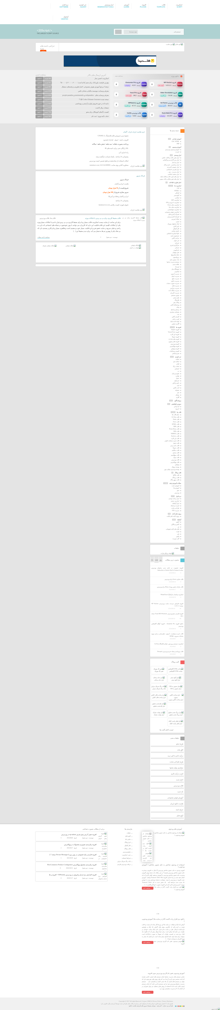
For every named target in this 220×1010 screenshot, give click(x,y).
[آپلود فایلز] (179, 44)
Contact (144, 1001)
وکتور (177, 536)
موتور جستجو (175, 295)
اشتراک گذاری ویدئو (173, 216)
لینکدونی (176, 271)
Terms (164, 1001)
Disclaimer (170, 1001)
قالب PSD (176, 431)
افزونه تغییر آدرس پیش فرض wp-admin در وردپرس (79, 834)
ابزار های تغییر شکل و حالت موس (169, 179)
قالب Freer (176, 421)
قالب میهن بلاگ (174, 480)
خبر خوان (176, 240)
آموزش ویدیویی (176, 147)
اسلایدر (177, 198)
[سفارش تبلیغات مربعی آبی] (71, 246)
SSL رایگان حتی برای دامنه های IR (116, 148)
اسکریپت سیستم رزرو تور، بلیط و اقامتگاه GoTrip (168, 644)
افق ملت (180, 750)
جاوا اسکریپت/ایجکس (173, 233)
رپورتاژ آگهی (177, 400)
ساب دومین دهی (174, 259)
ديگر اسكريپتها (175, 255)
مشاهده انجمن (41, 75)
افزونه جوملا (175, 337)
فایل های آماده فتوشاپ (172, 529)
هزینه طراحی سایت (176, 762)
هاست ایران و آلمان (121, 184)
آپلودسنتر (176, 195)
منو (178, 392)
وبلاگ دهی (176, 302)
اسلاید (177, 359)
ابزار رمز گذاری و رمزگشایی (171, 160)
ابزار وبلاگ (128, 842)
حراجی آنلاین (175, 238)
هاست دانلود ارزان (176, 804)
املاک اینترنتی (175, 219)
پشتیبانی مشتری (174, 312)
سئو (178, 490)
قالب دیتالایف (175, 450)
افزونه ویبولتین (175, 348)
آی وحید (159, 1006)
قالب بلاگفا (176, 475)
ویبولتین (177, 464)
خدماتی (177, 247)
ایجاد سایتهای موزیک (173, 224)
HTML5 (176, 190)
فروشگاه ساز (175, 269)
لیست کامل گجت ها (167, 730)
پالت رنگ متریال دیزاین (124, 861)
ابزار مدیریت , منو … (173, 172)
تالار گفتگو (176, 228)
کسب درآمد (175, 319)
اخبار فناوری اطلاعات (175, 182)
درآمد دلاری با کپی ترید (175, 756)
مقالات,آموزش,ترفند (175, 483)
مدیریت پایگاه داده (174, 290)
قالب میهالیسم (175, 455)
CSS (178, 188)
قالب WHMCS (175, 433)
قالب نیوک (176, 457)
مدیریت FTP (175, 510)
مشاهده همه (119, 76)
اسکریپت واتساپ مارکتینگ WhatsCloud (172, 594)
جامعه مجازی (175, 231)
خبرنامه (177, 243)
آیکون (177, 522)
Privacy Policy (157, 1001)
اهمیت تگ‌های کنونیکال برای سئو (97, 112)
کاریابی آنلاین (175, 316)
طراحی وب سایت (168, 1006)
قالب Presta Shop (174, 429)
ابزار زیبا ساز (175, 162)
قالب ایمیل (176, 443)
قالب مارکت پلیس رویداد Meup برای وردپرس (170, 587)
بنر (178, 527)
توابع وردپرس (127, 852)
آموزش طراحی (176, 139)
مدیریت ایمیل (175, 276)
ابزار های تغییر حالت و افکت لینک (169, 176)
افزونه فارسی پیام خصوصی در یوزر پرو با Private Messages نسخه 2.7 (73, 855)
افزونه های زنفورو (174, 341)
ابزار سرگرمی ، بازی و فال (171, 165)
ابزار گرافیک (175, 503)
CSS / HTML (175, 141)
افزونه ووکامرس (174, 346)
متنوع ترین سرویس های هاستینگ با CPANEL (113, 136)
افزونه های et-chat (174, 339)
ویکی (177, 307)
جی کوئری (178, 357)
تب (178, 371)
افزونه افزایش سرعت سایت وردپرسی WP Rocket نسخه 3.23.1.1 (167, 605)
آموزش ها (176, 488)
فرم (178, 385)
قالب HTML (175, 424)
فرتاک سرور (140, 176)
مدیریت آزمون (175, 274)
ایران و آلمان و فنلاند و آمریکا (118, 196)
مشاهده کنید (146, 888)
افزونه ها (178, 327)
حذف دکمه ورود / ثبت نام (100, 116)
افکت (177, 364)
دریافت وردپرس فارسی (124, 864)
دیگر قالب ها (175, 414)
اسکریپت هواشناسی (173, 209)
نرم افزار (178, 496)
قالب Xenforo (175, 436)
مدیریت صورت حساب (172, 283)
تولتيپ (177, 376)
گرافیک (179, 519)
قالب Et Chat (175, 417)
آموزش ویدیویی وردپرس (172, 149)
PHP (178, 143)
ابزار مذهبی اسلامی (173, 174)
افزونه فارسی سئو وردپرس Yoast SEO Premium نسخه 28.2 (167, 615)
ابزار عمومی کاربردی (173, 167)
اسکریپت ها (177, 186)
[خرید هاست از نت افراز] (135, 248)
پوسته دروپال (175, 467)
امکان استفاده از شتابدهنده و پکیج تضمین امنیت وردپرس (108, 161)
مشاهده (43, 51)
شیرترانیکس (175, 353)
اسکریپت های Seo (174, 207)
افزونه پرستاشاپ (174, 351)
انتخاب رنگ (176, 366)
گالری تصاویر (175, 324)
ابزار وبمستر (177, 155)
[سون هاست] (170, 44)
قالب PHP (176, 426)
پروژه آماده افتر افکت (173, 516)
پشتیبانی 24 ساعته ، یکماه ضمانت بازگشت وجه (112, 157)
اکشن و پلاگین (175, 524)
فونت (177, 531)
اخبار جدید (179, 780)
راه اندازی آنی (123, 152)
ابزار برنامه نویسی (174, 498)
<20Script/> (44, 30)
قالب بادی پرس (174, 445)
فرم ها (177, 267)
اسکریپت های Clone (173, 205)
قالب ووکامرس (175, 462)
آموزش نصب (175, 485)
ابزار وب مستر (175, 501)
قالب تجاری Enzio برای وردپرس (174, 579)
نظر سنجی (176, 297)
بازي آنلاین (176, 226)
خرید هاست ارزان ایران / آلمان (134, 132)
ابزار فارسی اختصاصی (172, 169)
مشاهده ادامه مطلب (43, 237)
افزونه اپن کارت (174, 334)
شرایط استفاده (126, 858)
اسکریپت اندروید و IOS (172, 202)
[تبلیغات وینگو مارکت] (167, 553)
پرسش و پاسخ (175, 309)
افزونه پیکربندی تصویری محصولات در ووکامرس (80, 844)
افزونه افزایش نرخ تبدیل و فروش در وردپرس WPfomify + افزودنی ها (73, 875)
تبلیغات (129, 833)
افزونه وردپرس (175, 344)
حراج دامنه (179, 810)
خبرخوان (176, 380)
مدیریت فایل (175, 285)
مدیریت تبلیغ (175, 278)
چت (178, 314)
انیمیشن (177, 368)
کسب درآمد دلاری (177, 774)
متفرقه (177, 390)
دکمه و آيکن (176, 383)
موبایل (177, 395)
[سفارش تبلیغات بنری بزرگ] (136, 245)
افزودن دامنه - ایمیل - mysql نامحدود (115, 140)
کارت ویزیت (175, 538)
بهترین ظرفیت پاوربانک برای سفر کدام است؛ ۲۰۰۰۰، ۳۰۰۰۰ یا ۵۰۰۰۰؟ (84, 83)
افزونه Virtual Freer (173, 332)
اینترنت (177, 152)
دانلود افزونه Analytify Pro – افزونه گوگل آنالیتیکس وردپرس (167, 625)
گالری (177, 397)
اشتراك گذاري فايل (173, 214)
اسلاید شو (176, 361)
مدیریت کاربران (174, 293)
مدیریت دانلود (175, 281)
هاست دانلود (132, 1006)
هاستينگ (177, 300)
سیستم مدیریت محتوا (173, 262)
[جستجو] (118, 32)
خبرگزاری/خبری (174, 245)
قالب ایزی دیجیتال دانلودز (172, 440)
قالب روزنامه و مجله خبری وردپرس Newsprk (170, 651)
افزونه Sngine (175, 329)
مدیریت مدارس (174, 288)
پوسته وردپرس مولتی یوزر (171, 469)
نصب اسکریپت (126, 855)
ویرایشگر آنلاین (174, 305)
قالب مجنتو (176, 452)
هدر (178, 534)
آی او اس (176, 406)
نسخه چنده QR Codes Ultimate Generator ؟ (94, 99)
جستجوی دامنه (175, 236)
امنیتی (177, 221)
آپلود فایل (180, 816)
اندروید (177, 409)
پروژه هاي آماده (176, 514)
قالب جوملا (176, 448)
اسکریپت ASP (175, 200)
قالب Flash (176, 419)
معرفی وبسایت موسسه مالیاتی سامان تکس (93, 91)
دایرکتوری (176, 250)
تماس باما (128, 839)
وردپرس (177, 493)
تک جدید (180, 792)
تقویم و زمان (175, 373)
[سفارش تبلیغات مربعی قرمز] (50, 246)
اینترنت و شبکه (175, 505)
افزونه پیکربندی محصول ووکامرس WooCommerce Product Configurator (72, 865)
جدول (177, 378)
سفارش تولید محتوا (176, 768)
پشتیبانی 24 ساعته (122, 201)
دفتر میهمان (176, 252)
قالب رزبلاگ (175, 477)
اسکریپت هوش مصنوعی (172, 212)
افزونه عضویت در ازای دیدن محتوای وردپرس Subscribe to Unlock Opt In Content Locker (167, 569)
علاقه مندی (176, 264)
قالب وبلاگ (178, 472)
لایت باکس (176, 387)
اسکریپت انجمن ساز (102, 78)
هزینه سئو (179, 744)
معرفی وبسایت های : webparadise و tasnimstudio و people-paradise (85, 95)
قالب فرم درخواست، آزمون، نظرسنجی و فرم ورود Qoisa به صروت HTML (167, 635)
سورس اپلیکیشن (176, 404)
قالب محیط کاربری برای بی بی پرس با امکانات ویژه (103, 218)
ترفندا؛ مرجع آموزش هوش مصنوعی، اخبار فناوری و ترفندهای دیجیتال (85, 87)
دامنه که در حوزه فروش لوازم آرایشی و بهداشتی (92, 104)
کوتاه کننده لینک (174, 321)
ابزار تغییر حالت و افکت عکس (170, 157)
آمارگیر (177, 193)
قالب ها (53, 218)
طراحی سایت (175, 508)
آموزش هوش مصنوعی (175, 798)
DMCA (150, 1001)
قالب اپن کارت (175, 438)
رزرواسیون (176, 257)
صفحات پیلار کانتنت (102, 108)
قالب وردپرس (44, 218)
